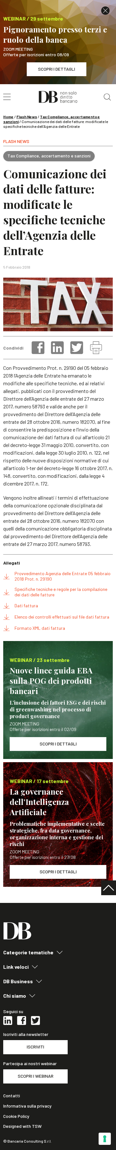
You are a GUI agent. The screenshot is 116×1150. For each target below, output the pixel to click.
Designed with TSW (22, 1126)
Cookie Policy (16, 1116)
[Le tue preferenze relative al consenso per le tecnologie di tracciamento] (105, 1139)
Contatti (11, 1095)
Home (8, 116)
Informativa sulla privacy (27, 1106)
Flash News (26, 116)
